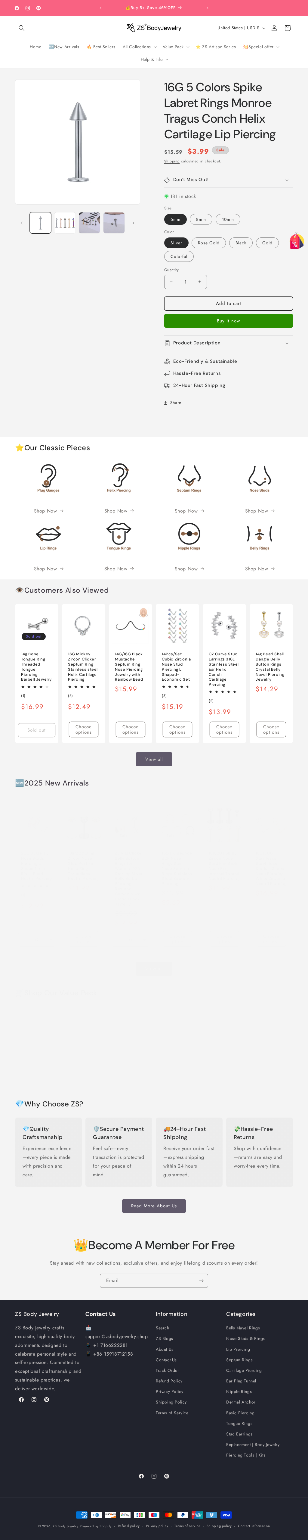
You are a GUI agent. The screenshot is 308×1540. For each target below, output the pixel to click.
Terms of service (187, 1525)
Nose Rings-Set (128, 1071)
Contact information (254, 1525)
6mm (175, 219)
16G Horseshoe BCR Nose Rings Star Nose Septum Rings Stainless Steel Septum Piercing (177, 868)
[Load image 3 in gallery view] (89, 223)
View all (154, 759)
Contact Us (166, 1360)
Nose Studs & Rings (245, 1338)
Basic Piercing (240, 1413)
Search (162, 1328)
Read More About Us (154, 1206)
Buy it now (228, 321)
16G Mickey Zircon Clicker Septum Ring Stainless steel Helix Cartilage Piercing (83, 667)
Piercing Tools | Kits (246, 1455)
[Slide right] (133, 223)
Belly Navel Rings (243, 1328)
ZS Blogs (164, 1338)
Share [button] (175, 403)
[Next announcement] (207, 8)
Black (241, 243)
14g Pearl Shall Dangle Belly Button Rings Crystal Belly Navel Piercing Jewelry (270, 667)
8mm (201, 219)
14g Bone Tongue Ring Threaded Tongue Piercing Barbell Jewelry (36, 667)
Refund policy (129, 1525)
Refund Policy (169, 1381)
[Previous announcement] (100, 8)
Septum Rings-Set (175, 1071)
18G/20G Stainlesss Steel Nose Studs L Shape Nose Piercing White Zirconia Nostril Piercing (271, 868)
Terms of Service (172, 1413)
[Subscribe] (201, 1281)
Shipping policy (219, 1525)
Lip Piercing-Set (80, 1074)
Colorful (179, 256)
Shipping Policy (171, 1402)
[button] (21, 28)
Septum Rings (239, 1360)
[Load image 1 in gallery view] (40, 223)
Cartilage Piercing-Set (221, 1074)
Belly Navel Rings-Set (36, 1071)
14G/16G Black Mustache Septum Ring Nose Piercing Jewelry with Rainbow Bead (129, 667)
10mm (228, 219)
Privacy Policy (169, 1391)
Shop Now (45, 510)
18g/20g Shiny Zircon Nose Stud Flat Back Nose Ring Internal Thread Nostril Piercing (224, 866)
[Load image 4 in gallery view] (114, 223)
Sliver (176, 243)
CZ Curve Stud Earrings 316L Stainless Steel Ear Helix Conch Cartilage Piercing (224, 669)
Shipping (172, 161)
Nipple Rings (239, 1391)
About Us (165, 1349)
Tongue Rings (239, 1423)
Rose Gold (209, 243)
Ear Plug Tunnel (241, 1381)
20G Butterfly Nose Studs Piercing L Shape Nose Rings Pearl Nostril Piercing (36, 866)
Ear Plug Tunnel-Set (271, 1071)
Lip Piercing (238, 1349)
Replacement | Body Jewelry (253, 1444)
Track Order (167, 1370)
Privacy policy (157, 1525)
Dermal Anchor (241, 1402)
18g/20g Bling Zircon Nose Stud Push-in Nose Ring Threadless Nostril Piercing (83, 866)
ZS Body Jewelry (66, 1526)
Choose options (83, 729)
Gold (267, 243)
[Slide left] (21, 223)
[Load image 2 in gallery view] (64, 223)
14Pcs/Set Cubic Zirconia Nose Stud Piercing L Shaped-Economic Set (176, 667)
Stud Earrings (239, 1434)
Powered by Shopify (96, 1526)
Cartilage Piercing (244, 1370)
